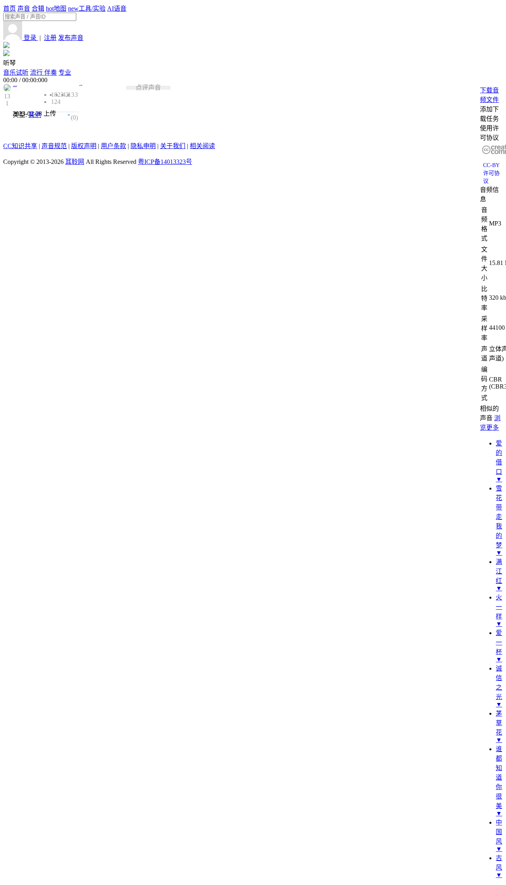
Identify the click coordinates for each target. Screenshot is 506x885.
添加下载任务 (489, 114)
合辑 (38, 8)
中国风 (499, 832)
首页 (9, 8)
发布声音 (70, 37)
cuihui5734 (15, 85)
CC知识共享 (20, 146)
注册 (50, 37)
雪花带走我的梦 (499, 517)
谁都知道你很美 (499, 777)
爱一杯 (499, 642)
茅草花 (499, 723)
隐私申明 (143, 146)
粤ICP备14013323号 (165, 161)
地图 (56, 8)
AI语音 (116, 8)
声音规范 (54, 146)
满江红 (499, 571)
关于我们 (172, 146)
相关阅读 (202, 146)
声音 (23, 8)
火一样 (499, 607)
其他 (34, 114)
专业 (65, 72)
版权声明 (83, 146)
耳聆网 (74, 161)
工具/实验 (87, 8)
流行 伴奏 (43, 72)
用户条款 (113, 146)
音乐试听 (15, 72)
